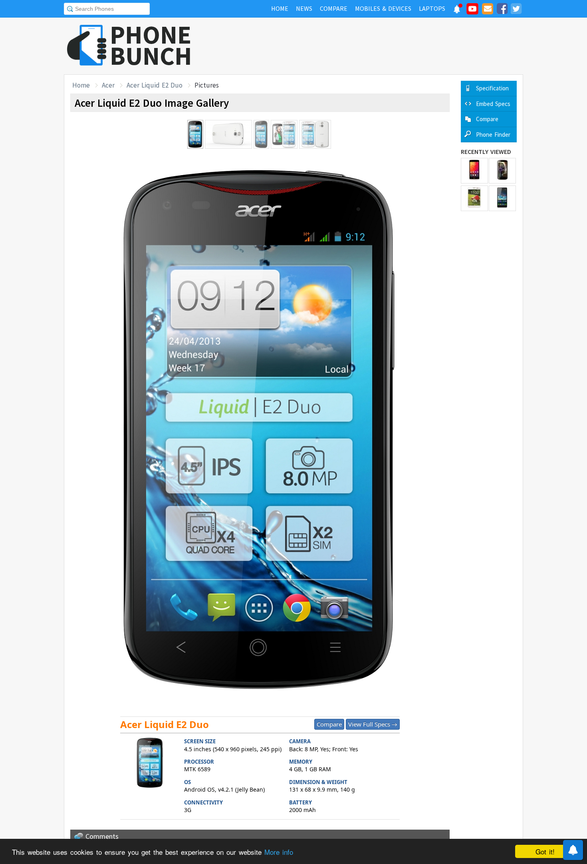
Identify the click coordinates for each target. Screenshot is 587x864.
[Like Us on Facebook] (502, 10)
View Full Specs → (372, 724)
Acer (108, 85)
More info (278, 852)
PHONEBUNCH (151, 45)
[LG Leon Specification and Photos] (474, 171)
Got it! (545, 851)
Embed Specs (493, 104)
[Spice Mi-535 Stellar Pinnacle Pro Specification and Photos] (502, 171)
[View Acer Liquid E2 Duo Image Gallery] (150, 764)
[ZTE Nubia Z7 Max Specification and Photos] (502, 198)
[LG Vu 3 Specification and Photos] (474, 198)
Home (81, 85)
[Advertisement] (377, 46)
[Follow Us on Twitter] (516, 10)
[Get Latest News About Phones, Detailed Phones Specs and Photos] (87, 46)
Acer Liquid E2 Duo (154, 85)
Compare (329, 724)
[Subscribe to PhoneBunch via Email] (487, 10)
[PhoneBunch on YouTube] (472, 11)
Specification (492, 88)
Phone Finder (493, 134)
